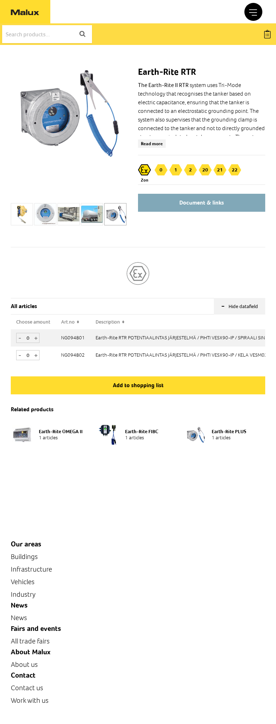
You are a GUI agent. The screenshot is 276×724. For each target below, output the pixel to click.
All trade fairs (30, 641)
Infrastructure (31, 569)
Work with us (30, 700)
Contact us (27, 688)
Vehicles (22, 582)
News (19, 618)
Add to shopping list (138, 385)
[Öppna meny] (253, 12)
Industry (23, 594)
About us (24, 664)
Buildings (24, 557)
